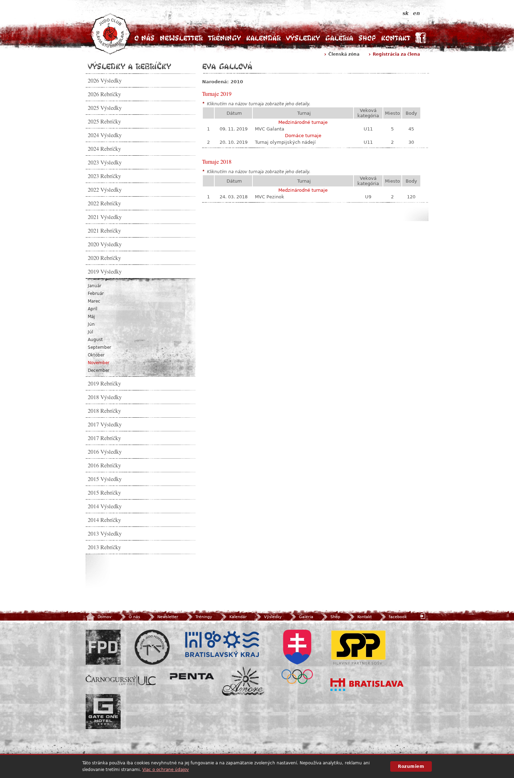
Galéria (339, 38)
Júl (90, 332)
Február (96, 293)
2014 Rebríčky (104, 520)
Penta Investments (192, 676)
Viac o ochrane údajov (165, 769)
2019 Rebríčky (104, 383)
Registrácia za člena (396, 54)
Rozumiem (411, 766)
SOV (297, 657)
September (99, 347)
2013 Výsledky (105, 533)
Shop (367, 38)
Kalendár (263, 38)
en (416, 13)
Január (94, 285)
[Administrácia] (423, 616)
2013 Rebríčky (104, 547)
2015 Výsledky (105, 479)
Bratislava (367, 684)
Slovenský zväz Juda (152, 647)
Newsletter (181, 38)
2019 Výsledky (105, 271)
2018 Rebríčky (104, 411)
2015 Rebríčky (104, 492)
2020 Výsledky (105, 244)
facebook (398, 617)
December (98, 370)
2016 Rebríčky (104, 465)
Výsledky (303, 38)
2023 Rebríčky (104, 176)
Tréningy (224, 38)
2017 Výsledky (105, 424)
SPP (358, 647)
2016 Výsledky (105, 451)
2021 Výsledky (105, 217)
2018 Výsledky (105, 397)
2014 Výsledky (105, 506)
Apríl (92, 308)
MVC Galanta (269, 129)
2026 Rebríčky (104, 94)
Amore (243, 681)
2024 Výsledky (105, 135)
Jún (91, 324)
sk (405, 13)
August (95, 339)
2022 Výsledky (105, 189)
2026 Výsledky (105, 80)
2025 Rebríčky (104, 121)
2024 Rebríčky (104, 149)
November (98, 362)
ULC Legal (121, 680)
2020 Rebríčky (104, 258)
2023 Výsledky (105, 162)
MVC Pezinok (269, 196)
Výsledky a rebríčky (129, 66)
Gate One (103, 711)
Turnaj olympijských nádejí (285, 142)
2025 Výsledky (105, 108)
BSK (222, 644)
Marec (94, 301)
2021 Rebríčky (104, 230)
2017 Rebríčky (104, 438)
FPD (103, 647)
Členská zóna (343, 54)
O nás (144, 38)
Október (96, 355)
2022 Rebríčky (104, 203)
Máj (91, 316)
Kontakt (395, 38)
